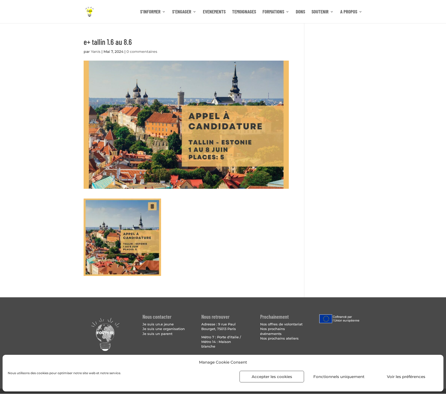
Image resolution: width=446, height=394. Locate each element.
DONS (300, 12)
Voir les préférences (406, 376)
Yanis (95, 51)
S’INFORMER (150, 12)
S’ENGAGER (181, 12)
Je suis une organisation (163, 329)
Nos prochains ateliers (279, 338)
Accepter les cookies (272, 376)
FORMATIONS (273, 12)
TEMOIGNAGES (244, 12)
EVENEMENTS (214, 12)
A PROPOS (348, 12)
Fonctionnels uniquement (338, 376)
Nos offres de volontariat (281, 324)
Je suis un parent (157, 334)
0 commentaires (141, 51)
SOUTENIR (320, 12)
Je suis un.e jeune (158, 324)
